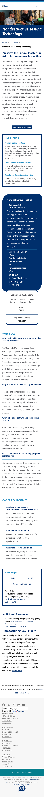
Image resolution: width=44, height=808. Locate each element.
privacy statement (33, 779)
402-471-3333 (6, 734)
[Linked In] (18, 705)
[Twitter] (9, 705)
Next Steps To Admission (22, 127)
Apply (30, 578)
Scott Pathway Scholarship (21, 621)
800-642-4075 (6, 737)
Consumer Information (20, 784)
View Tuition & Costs (17, 258)
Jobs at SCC (6, 755)
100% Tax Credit (7, 766)
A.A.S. (18, 205)
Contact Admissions (22, 584)
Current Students (7, 762)
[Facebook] (3, 705)
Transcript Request (8, 757)
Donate (30, 772)
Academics (13, 43)
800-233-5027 (6, 723)
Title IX (28, 784)
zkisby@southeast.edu (15, 599)
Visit (12, 578)
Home (4, 43)
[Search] (37, 6)
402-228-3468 (6, 721)
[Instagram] (14, 705)
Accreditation (10, 624)
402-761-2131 (6, 748)
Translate (21, 711)
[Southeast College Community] (12, 6)
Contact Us (5, 764)
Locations (23, 772)
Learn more (17, 671)
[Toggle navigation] (40, 6)
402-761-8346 (10, 602)
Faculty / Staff (6, 759)
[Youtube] (23, 705)
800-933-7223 (6, 750)
